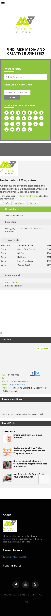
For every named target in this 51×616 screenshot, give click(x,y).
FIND (12, 97)
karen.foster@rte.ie (19, 381)
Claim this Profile (28, 196)
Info (6, 203)
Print (34, 203)
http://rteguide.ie (17, 384)
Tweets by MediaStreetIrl (14, 557)
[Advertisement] (21, 311)
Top (26, 602)
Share (21, 203)
